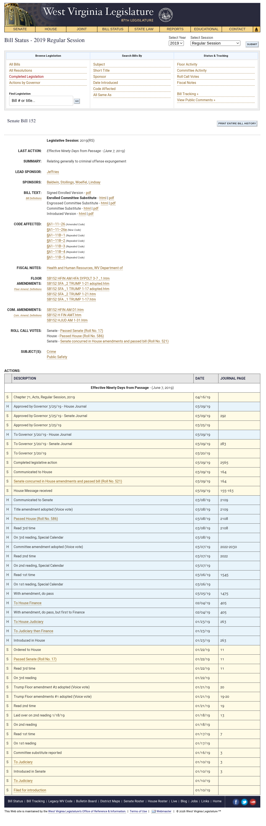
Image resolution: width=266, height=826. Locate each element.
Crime (51, 352)
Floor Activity (187, 64)
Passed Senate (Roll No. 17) (81, 331)
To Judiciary (23, 762)
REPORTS (175, 29)
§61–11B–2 (56, 241)
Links (205, 801)
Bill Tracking (36, 801)
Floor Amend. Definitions (28, 289)
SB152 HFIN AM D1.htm (65, 310)
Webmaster (164, 811)
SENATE (20, 29)
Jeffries (53, 172)
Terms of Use (138, 811)
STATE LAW (144, 29)
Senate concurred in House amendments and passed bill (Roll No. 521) (114, 341)
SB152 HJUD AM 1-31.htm (67, 320)
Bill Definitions (34, 198)
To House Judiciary (28, 622)
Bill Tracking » (187, 94)
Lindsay (94, 182)
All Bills (14, 64)
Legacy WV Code (60, 801)
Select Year (177, 38)
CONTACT (237, 29)
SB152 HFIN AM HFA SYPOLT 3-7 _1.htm (78, 278)
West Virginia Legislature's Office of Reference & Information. (87, 811)
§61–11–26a (57, 230)
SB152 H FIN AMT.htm (64, 315)
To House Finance (27, 603)
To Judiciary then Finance (33, 631)
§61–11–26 (56, 224)
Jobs (194, 801)
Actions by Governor (24, 83)
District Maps (110, 801)
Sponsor (99, 77)
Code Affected (104, 89)
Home (217, 801)
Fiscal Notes (186, 83)
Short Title (101, 70)
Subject (99, 64)
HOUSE (51, 29)
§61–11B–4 (56, 252)
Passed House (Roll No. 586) (82, 336)
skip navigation (168, 4)
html (102, 198)
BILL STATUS (112, 29)
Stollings (67, 182)
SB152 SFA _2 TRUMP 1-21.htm (71, 294)
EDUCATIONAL (206, 29)
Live (174, 801)
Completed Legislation (26, 77)
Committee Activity (192, 70)
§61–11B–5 (56, 257)
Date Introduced (105, 83)
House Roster (158, 801)
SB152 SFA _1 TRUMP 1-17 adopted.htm (78, 289)
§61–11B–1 (56, 235)
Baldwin (53, 182)
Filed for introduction (30, 790)
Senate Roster (134, 801)
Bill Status (15, 801)
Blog (184, 801)
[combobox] (41, 100)
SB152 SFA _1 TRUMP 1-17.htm (71, 299)
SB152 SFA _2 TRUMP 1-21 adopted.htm (78, 284)
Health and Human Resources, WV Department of (85, 268)
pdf (88, 193)
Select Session (201, 38)
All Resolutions (20, 70)
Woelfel (81, 182)
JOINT (82, 29)
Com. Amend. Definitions (28, 315)
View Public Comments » (196, 100)
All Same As (102, 95)
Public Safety (57, 357)
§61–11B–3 (56, 246)
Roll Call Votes (188, 77)
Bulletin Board (86, 801)
